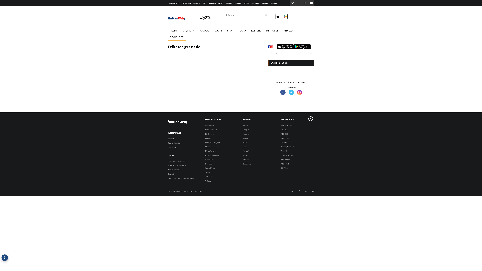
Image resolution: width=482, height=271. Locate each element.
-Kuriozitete (271, 37)
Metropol (272, 31)
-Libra (253, 43)
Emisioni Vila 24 (211, 129)
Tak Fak (208, 176)
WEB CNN (285, 138)
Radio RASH (172, 147)
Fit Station (209, 134)
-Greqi (216, 37)
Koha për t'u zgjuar (212, 142)
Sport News (210, 168)
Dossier (229, 3)
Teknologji (177, 37)
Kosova (204, 31)
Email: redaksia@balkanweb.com (181, 178)
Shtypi (220, 3)
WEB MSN (285, 164)
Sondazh (212, 3)
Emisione (196, 3)
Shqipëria (188, 31)
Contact (171, 174)
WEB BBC (284, 134)
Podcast (208, 164)
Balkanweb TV (174, 3)
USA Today (285, 168)
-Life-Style (270, 43)
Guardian (284, 129)
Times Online (286, 151)
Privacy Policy (173, 169)
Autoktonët (210, 125)
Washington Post (287, 147)
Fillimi (173, 31)
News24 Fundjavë (212, 155)
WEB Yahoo (285, 159)
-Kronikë (186, 37)
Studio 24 (208, 172)
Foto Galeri (186, 3)
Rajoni (218, 31)
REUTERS (284, 142)
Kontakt (274, 3)
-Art (252, 37)
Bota (243, 31)
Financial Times (287, 155)
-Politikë (186, 43)
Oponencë (209, 159)
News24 (265, 3)
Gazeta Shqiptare (174, 143)
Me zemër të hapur (212, 147)
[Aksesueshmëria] (5, 257)
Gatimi (246, 3)
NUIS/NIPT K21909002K (177, 165)
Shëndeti (238, 3)
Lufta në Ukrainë (243, 44)
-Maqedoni (218, 43)
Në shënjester (210, 151)
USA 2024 (243, 37)
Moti (204, 3)
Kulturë (256, 31)
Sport (231, 31)
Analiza (288, 31)
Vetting (208, 181)
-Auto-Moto (174, 43)
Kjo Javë (208, 138)
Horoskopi (255, 3)
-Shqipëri (230, 43)
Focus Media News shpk (177, 161)
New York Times (287, 125)
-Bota (229, 37)
